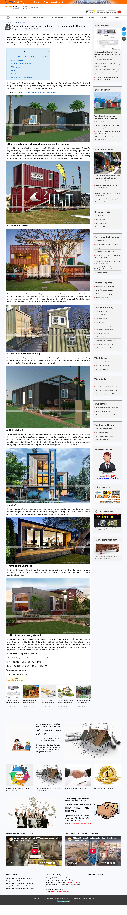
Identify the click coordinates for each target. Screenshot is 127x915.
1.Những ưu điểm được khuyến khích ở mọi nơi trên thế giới (29, 57)
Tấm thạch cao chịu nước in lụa (105, 383)
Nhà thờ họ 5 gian (101, 318)
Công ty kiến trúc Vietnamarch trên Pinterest (20, 888)
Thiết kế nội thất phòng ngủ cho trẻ (106, 294)
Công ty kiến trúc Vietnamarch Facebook (19, 878)
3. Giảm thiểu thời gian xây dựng (20, 63)
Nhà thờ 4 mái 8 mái (101, 311)
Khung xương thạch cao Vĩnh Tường (106, 407)
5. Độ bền (13, 70)
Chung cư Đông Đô (101, 240)
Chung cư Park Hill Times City (104, 251)
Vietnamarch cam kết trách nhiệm (75, 788)
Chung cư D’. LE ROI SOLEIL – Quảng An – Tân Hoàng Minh (107, 256)
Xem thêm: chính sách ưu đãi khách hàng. (78, 823)
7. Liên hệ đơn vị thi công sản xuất (21, 77)
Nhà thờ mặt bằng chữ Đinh (104, 348)
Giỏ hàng (91, 11)
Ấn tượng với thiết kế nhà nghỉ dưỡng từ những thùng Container (106, 127)
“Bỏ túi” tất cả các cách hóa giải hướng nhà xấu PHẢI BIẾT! (107, 65)
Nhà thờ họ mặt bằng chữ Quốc (105, 340)
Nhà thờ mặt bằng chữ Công (104, 344)
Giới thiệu (103, 17)
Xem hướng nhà (100, 223)
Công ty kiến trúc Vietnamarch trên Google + (20, 883)
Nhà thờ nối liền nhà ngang (104, 337)
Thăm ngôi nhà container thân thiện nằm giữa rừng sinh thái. (106, 186)
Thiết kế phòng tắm (101, 297)
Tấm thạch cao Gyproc (102, 365)
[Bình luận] (30, 29)
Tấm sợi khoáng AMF (102, 432)
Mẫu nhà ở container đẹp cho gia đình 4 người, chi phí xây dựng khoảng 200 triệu (106, 72)
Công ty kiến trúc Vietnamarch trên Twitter (19, 881)
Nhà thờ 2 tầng (100, 322)
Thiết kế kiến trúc (20, 17)
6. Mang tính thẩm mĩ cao (18, 74)
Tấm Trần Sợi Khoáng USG (104, 436)
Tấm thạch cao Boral (102, 361)
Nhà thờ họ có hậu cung (103, 326)
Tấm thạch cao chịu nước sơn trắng (106, 390)
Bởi (13, 29)
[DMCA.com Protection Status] (63, 901)
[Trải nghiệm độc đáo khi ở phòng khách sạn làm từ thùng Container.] (107, 103)
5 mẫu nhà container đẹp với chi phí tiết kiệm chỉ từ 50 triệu (107, 132)
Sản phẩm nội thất (57, 17)
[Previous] (6, 697)
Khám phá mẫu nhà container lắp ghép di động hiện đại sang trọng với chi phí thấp (107, 54)
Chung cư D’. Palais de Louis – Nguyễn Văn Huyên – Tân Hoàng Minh (107, 268)
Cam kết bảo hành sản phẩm (103, 788)
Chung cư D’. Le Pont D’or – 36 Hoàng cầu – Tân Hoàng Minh (107, 262)
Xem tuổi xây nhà (100, 219)
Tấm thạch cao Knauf (102, 369)
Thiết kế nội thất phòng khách (104, 286)
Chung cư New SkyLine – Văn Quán (106, 244)
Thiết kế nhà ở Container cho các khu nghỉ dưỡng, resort (106, 138)
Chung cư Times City (102, 248)
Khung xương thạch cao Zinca (104, 411)
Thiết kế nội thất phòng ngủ (104, 290)
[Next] (89, 697)
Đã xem (102, 12)
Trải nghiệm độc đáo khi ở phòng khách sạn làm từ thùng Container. (107, 200)
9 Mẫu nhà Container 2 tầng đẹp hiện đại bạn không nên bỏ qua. (106, 78)
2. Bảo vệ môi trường (16, 60)
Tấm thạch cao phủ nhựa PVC (104, 394)
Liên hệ (116, 17)
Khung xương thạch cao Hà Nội (105, 415)
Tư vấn (91, 17)
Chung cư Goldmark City (103, 272)
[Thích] (23, 29)
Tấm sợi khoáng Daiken (102, 439)
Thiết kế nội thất (38, 17)
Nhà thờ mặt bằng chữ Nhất (104, 329)
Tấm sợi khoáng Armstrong (104, 428)
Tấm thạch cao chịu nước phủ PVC (106, 386)
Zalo (124, 34)
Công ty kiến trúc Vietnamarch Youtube (18, 886)
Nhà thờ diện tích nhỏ (102, 315)
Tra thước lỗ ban (100, 216)
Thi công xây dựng (76, 17)
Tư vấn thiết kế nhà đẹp (102, 227)
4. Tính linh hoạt (15, 67)
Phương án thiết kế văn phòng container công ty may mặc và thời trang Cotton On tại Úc (107, 193)
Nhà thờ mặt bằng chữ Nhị (103, 333)
